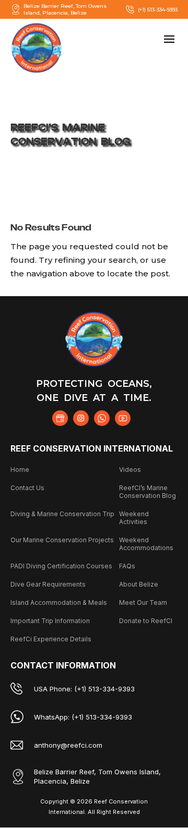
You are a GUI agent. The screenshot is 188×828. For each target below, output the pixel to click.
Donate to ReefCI (145, 621)
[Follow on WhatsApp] (102, 418)
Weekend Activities (134, 518)
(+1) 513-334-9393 (158, 9)
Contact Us (27, 488)
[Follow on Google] (60, 418)
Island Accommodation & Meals (58, 602)
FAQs (127, 566)
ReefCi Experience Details (50, 639)
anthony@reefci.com (68, 745)
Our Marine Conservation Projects (62, 540)
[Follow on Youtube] (123, 418)
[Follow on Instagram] (81, 418)
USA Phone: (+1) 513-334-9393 (84, 689)
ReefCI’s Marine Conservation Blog (147, 492)
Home (19, 469)
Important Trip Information (50, 621)
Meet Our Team (143, 602)
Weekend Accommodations (146, 544)
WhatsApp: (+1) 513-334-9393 (83, 717)
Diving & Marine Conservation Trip (62, 514)
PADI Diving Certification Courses (61, 566)
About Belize (138, 584)
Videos (130, 469)
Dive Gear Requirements (48, 584)
